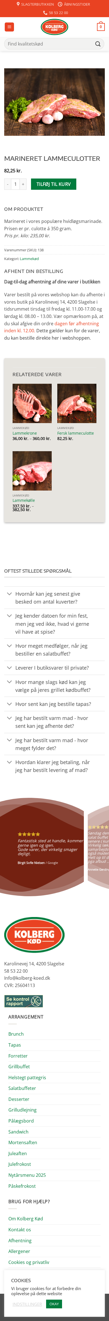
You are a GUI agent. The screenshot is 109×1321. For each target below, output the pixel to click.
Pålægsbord (21, 1121)
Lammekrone (25, 433)
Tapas (14, 1045)
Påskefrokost (22, 1186)
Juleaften (17, 1153)
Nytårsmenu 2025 (27, 1175)
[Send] (98, 43)
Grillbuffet (19, 1066)
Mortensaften (22, 1142)
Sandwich (18, 1132)
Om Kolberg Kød (25, 1219)
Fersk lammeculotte (75, 433)
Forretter (18, 1056)
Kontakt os (19, 1230)
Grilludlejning (22, 1110)
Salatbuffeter (22, 1088)
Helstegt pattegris (27, 1077)
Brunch (16, 1034)
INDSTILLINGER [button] (27, 1304)
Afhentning (20, 1241)
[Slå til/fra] (9, 594)
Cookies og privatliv (28, 1262)
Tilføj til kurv (54, 184)
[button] (9, 27)
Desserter (18, 1099)
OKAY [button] (54, 1303)
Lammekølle (24, 500)
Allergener (19, 1251)
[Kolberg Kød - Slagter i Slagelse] (54, 27)
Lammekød (29, 258)
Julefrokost (19, 1164)
